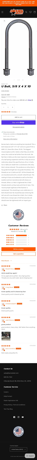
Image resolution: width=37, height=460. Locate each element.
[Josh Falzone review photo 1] (6, 336)
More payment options (18, 127)
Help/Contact (8, 396)
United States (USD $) (17, 449)
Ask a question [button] (18, 254)
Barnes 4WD (16, 456)
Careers (6, 392)
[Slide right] (23, 80)
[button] (2, 12)
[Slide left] (14, 80)
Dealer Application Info (11, 400)
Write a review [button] (18, 249)
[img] (5, 266)
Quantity (3, 103)
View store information (10, 139)
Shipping (3, 96)
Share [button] (5, 205)
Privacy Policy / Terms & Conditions (14, 405)
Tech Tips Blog (8, 409)
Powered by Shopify (22, 456)
